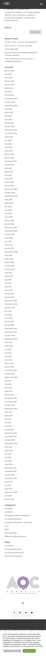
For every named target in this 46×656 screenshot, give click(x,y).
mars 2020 (9, 217)
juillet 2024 (9, 88)
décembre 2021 (11, 161)
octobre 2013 (10, 405)
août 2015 (8, 342)
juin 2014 (8, 381)
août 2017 (8, 273)
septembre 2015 (11, 339)
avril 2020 (8, 213)
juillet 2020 (9, 203)
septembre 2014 (11, 377)
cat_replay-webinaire (13, 519)
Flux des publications (13, 549)
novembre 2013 (11, 402)
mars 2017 (8, 290)
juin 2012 (8, 454)
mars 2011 (8, 489)
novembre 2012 (11, 436)
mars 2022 (9, 151)
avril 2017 (8, 287)
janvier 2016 (9, 325)
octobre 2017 (10, 269)
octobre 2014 (10, 374)
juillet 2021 (9, 172)
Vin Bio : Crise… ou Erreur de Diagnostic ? (21, 42)
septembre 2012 (11, 444)
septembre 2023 (11, 106)
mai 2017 (8, 283)
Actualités (9, 509)
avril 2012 (8, 461)
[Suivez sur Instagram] (20, 612)
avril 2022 (8, 147)
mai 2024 (8, 92)
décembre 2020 (11, 189)
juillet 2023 (9, 112)
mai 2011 (8, 485)
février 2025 (9, 81)
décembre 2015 (11, 329)
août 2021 (8, 168)
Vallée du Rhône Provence (15, 536)
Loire (7, 526)
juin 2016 (8, 311)
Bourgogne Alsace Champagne (17, 515)
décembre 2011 (11, 468)
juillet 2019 (9, 238)
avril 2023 (8, 119)
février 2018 (9, 262)
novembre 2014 (11, 370)
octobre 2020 (10, 193)
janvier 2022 (9, 158)
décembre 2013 (11, 398)
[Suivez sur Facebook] (14, 612)
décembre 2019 (11, 228)
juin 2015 (8, 349)
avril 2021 (8, 175)
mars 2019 (9, 245)
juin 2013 (8, 419)
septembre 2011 (11, 478)
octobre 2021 (10, 165)
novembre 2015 (11, 332)
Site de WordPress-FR (13, 556)
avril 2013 (8, 426)
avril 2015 (8, 356)
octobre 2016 (10, 308)
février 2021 (9, 182)
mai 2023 (8, 116)
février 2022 (9, 154)
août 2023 (8, 109)
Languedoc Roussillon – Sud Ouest (18, 522)
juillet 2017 (9, 276)
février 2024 (9, 95)
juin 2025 (8, 74)
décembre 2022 (11, 130)
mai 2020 (8, 210)
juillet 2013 (9, 416)
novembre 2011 (11, 471)
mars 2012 (8, 464)
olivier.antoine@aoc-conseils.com (28, 630)
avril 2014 (8, 388)
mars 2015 (8, 360)
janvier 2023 (9, 126)
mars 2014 (9, 391)
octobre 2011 (9, 475)
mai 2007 (8, 496)
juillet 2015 (9, 346)
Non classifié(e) (11, 533)
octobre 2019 (10, 234)
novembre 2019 (11, 231)
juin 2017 (8, 280)
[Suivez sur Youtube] (31, 612)
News (7, 529)
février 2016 (9, 322)
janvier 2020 (9, 224)
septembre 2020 (11, 196)
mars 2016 (9, 318)
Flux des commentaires (14, 553)
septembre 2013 (11, 409)
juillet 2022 (9, 137)
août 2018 (8, 255)
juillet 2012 (9, 451)
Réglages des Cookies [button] (12, 651)
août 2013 (8, 412)
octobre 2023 (10, 102)
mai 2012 (8, 457)
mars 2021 (8, 179)
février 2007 (9, 499)
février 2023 (9, 123)
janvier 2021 (9, 186)
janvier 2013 (9, 430)
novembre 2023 (11, 99)
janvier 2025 (9, 85)
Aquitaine (8, 512)
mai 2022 (8, 144)
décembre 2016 (11, 301)
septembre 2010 (11, 492)
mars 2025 (9, 78)
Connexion (9, 546)
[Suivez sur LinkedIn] (26, 612)
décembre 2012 (11, 433)
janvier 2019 (9, 248)
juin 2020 (8, 207)
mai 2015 (8, 353)
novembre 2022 (11, 133)
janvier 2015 (9, 367)
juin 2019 (8, 241)
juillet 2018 (9, 259)
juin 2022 (8, 140)
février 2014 (9, 395)
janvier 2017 (9, 297)
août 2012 (8, 447)
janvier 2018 (9, 266)
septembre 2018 (11, 252)
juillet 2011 (9, 482)
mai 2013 (8, 423)
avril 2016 (8, 315)
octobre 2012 (10, 440)
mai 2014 (8, 384)
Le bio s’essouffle (11, 49)
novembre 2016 (11, 304)
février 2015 (9, 363)
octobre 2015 (10, 335)
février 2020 (9, 220)
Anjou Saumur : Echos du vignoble (18, 46)
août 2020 (8, 200)
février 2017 (9, 294)
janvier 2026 (9, 71)
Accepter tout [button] (29, 651)
